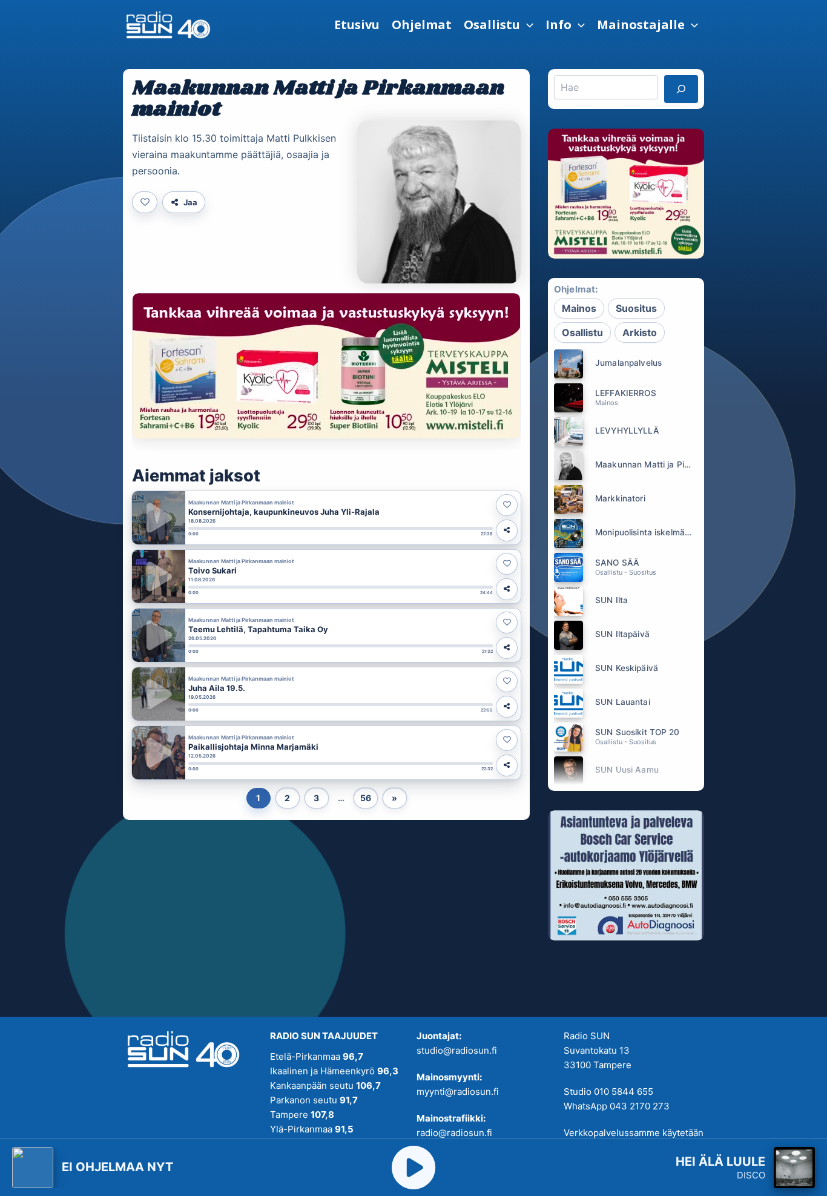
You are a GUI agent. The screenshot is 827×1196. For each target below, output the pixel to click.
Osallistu (582, 332)
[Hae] (681, 89)
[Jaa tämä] (507, 530)
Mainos (579, 308)
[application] (526, 25)
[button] (498, 25)
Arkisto (639, 332)
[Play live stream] (413, 1167)
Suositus (636, 308)
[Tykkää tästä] (144, 202)
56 (365, 798)
